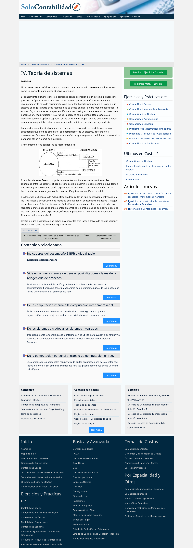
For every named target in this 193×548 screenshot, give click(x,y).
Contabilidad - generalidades (89, 395)
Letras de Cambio (82, 482)
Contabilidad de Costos (142, 114)
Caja (75, 467)
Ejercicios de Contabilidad (34, 463)
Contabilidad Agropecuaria (143, 119)
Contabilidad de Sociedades (144, 143)
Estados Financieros (137, 174)
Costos (79, 16)
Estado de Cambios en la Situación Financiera (96, 533)
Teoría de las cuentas (85, 404)
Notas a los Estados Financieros (89, 538)
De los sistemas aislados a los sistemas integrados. (63, 328)
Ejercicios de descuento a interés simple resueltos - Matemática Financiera (149, 195)
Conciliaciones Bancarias (85, 472)
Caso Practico (133, 179)
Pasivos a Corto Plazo (84, 510)
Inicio (23, 16)
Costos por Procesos (135, 467)
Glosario (136, 16)
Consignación (80, 491)
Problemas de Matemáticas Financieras (150, 128)
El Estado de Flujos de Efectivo (36, 482)
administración (30, 230)
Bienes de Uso (80, 496)
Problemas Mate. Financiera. (148, 83)
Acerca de (26, 449)
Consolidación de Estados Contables (39, 486)
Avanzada (67, 16)
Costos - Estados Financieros (140, 458)
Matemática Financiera (33, 418)
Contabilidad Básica (140, 104)
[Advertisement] (96, 40)
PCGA (76, 453)
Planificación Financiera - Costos (141, 463)
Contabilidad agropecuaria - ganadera (40, 404)
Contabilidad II (52, 16)
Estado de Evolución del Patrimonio (91, 529)
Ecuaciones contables (85, 400)
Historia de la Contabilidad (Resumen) (148, 208)
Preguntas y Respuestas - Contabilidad (150, 133)
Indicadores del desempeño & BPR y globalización (61, 253)
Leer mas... (111, 265)
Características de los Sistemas (106, 237)
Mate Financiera (93, 16)
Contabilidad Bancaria (141, 123)
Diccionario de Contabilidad (35, 458)
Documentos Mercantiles (85, 458)
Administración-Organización (139, 498)
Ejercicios (124, 16)
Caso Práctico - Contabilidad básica (92, 418)
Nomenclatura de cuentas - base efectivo (95, 409)
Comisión (77, 486)
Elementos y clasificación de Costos (143, 453)
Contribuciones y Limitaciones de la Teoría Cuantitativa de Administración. (51, 237)
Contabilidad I (35, 16)
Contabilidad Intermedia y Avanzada (148, 109)
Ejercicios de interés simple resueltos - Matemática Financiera (148, 203)
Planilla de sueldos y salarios (87, 515)
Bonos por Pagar (81, 519)
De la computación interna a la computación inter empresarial (70, 305)
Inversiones (79, 501)
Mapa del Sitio (28, 453)
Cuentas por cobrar (83, 477)
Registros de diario (84, 414)
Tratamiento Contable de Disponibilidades (42, 472)
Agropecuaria (110, 16)
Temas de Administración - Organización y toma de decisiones (57, 64)
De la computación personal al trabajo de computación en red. (70, 355)
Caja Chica (78, 463)
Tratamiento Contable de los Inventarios (41, 477)
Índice (86, 236)
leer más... (96, 429)
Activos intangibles (82, 505)
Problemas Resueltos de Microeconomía (150, 138)
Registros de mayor (84, 423)
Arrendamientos (81, 524)
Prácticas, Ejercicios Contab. (148, 72)
